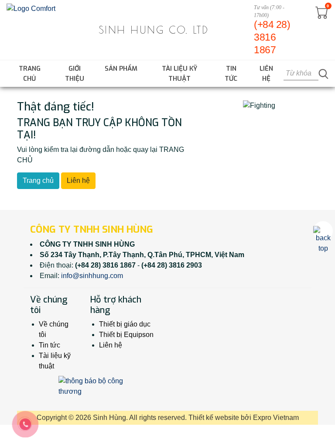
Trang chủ (30, 73)
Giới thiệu (74, 73)
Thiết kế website (213, 417)
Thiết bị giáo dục (124, 324)
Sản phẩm (121, 68)
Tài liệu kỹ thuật (179, 73)
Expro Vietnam (276, 417)
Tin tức (231, 73)
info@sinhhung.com (92, 275)
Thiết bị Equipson (126, 334)
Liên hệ (266, 73)
